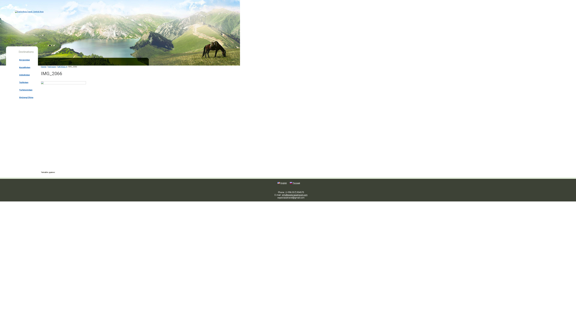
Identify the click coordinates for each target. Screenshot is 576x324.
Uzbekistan (24, 75)
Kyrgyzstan (24, 60)
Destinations (26, 51)
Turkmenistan (25, 90)
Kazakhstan (24, 67)
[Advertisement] (84, 138)
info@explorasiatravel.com (295, 195)
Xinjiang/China (26, 97)
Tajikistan (23, 82)
